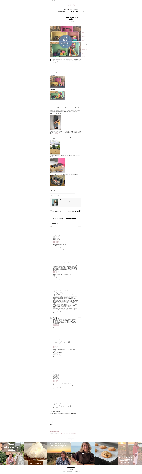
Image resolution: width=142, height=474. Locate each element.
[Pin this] (71, 23)
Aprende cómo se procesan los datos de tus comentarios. (68, 433)
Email (51, 424)
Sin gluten (83, 35)
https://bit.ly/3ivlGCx (56, 346)
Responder (79, 226)
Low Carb (83, 31)
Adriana (73, 21)
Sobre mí (55, 0)
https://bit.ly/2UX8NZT (56, 272)
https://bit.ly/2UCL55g (56, 325)
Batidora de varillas (84, 49)
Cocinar (68, 11)
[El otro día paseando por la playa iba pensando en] (83, 453)
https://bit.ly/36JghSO (56, 242)
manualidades (63, 193)
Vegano (83, 40)
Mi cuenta (71, 469)
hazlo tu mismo (58, 193)
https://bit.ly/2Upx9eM (56, 232)
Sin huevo (83, 36)
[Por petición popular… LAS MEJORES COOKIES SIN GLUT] (106, 453)
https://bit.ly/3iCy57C (56, 288)
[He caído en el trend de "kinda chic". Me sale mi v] (59, 453)
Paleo (83, 32)
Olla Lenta (83, 53)
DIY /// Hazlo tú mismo (56, 133)
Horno (83, 52)
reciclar (68, 193)
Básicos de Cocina (61, 11)
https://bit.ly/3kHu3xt (56, 271)
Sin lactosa (83, 39)
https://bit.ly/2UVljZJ (56, 381)
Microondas (83, 56)
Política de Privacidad (72, 471)
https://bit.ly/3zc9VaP (56, 347)
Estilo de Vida (75, 11)
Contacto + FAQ (51, 0)
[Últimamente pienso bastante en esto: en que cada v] (12, 453)
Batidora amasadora (85, 48)
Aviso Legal (78, 471)
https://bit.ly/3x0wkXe (56, 233)
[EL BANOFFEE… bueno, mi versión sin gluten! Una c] (35, 453)
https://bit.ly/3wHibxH (56, 324)
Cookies (76, 471)
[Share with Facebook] (70, 23)
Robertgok (55, 226)
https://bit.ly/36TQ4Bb (56, 380)
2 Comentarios (52, 195)
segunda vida (72, 193)
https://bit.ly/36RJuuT (56, 241)
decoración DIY (52, 193)
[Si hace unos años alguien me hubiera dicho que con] (130, 453)
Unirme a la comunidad (70, 218)
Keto (83, 29)
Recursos (81, 11)
